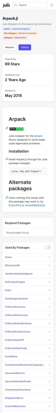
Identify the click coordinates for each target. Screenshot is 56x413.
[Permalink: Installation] (7, 158)
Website (9, 47)
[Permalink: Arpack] (7, 127)
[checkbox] (47, 247)
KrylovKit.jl (15, 205)
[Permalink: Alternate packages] (7, 197)
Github (24, 47)
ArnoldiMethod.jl (35, 205)
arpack (38, 135)
